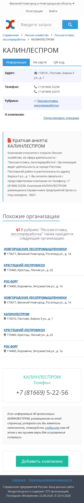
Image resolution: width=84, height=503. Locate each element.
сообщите (52, 428)
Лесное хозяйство (37, 35)
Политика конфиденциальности (50, 480)
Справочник (11, 35)
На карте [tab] (40, 62)
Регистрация (34, 11)
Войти (53, 11)
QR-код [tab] (59, 62)
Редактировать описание (61, 118)
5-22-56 (42, 392)
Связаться (19, 480)
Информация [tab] (16, 62)
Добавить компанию (42, 461)
